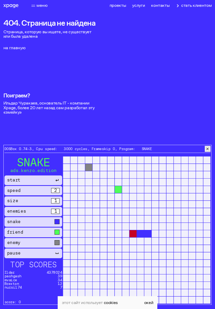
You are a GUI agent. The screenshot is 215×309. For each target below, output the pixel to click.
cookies (111, 302)
